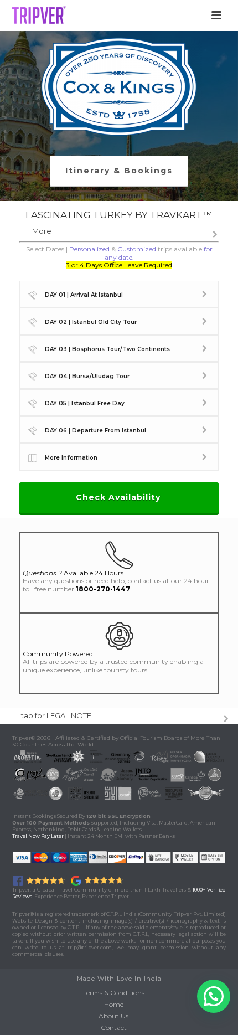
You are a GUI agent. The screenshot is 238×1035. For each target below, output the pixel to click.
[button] (213, 996)
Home (113, 1004)
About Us (113, 1016)
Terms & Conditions (113, 992)
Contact (114, 1027)
